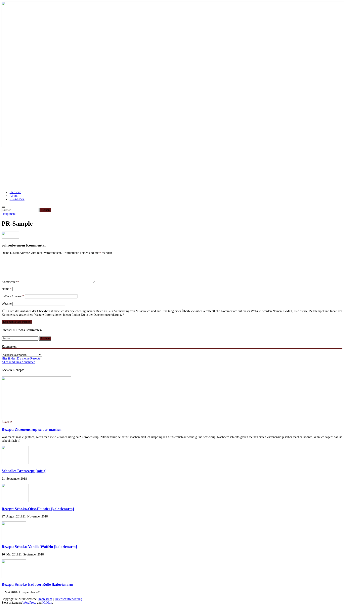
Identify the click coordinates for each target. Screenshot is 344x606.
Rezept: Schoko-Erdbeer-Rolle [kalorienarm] (38, 584)
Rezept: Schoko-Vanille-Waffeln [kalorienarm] (39, 547)
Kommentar (10, 282)
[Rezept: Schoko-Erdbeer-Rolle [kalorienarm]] (14, 577)
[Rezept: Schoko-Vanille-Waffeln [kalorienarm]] (14, 539)
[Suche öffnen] (3, 207)
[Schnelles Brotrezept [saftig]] (15, 463)
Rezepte (7, 421)
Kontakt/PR (17, 199)
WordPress (29, 602)
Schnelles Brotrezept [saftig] (24, 471)
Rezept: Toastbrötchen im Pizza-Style (32, 169)
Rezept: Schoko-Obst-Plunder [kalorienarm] (38, 509)
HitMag (47, 602)
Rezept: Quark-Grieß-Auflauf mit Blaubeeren (39, 157)
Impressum (45, 599)
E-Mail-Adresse (13, 296)
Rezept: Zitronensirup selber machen (32, 429)
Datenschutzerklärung (68, 599)
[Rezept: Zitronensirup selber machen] (36, 418)
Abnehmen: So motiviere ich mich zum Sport (98, 169)
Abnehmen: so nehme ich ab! (267, 157)
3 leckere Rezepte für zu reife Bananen (166, 169)
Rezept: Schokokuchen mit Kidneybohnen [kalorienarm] (243, 169)
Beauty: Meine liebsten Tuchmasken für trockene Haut (120, 157)
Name (7, 288)
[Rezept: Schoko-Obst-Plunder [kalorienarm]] (15, 501)
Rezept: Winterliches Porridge (315, 157)
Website (7, 303)
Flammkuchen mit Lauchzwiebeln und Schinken (204, 157)
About (14, 195)
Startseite (15, 192)
